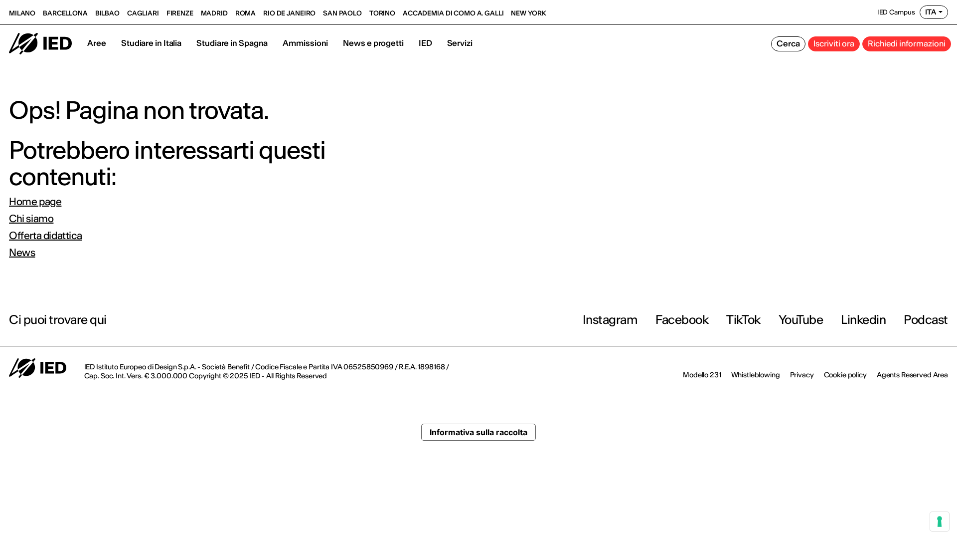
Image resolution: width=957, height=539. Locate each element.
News (22, 252)
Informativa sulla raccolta (478, 432)
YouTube (801, 319)
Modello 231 (702, 374)
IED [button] (425, 43)
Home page (35, 201)
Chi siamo (31, 218)
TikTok (743, 319)
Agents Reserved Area (912, 374)
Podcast (926, 319)
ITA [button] (930, 11)
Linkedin (863, 319)
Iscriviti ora (833, 43)
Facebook (681, 319)
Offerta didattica (45, 235)
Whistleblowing (755, 374)
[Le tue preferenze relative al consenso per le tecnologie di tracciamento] (939, 521)
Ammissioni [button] (305, 43)
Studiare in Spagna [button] (232, 43)
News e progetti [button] (373, 43)
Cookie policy (845, 374)
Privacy (802, 374)
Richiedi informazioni (907, 43)
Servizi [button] (460, 43)
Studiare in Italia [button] (151, 43)
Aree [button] (96, 43)
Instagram (610, 319)
